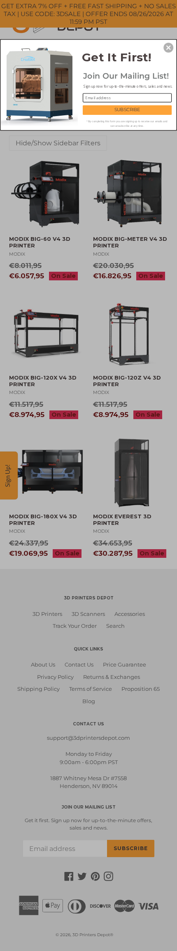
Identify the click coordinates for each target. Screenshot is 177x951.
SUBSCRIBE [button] (127, 109)
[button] (168, 47)
